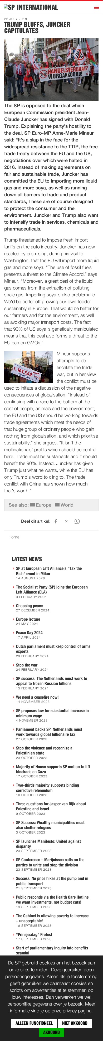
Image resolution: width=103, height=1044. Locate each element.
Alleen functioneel (34, 1023)
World (67, 505)
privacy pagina (77, 1011)
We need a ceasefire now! (37, 697)
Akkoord (51, 1032)
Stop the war (26, 665)
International (37, 7)
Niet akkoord (74, 1023)
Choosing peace (29, 606)
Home (13, 537)
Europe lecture (28, 619)
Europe (43, 505)
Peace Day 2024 (29, 633)
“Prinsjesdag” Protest (34, 935)
